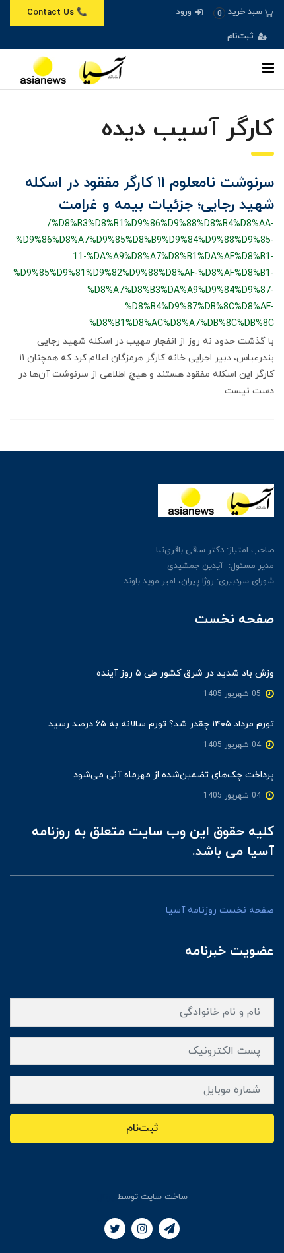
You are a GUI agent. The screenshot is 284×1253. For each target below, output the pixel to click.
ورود (185, 12)
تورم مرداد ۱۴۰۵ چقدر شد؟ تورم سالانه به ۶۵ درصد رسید (161, 724)
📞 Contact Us (57, 12)
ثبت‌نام (241, 36)
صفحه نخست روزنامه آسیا (220, 910)
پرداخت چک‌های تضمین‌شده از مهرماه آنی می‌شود (173, 775)
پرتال (105, 1197)
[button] (243, 12)
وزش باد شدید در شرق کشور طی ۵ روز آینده (185, 673)
